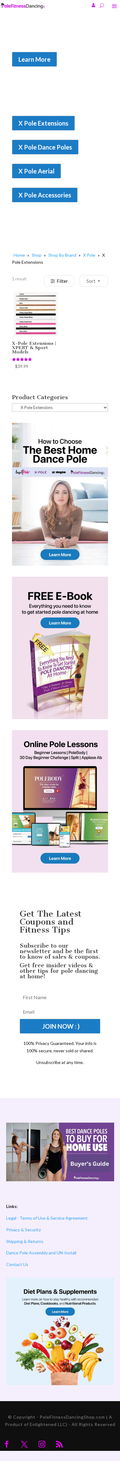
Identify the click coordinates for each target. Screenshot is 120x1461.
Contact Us (17, 1264)
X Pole (89, 255)
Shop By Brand (62, 255)
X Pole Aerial (36, 171)
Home (19, 255)
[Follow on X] (24, 1444)
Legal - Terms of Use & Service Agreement (47, 1218)
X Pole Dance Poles (45, 147)
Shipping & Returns (24, 1241)
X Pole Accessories (44, 195)
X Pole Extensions (43, 123)
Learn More (34, 59)
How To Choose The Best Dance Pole (53, 43)
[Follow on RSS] (59, 1444)
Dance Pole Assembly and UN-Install (41, 1252)
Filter (62, 281)
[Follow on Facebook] (7, 1444)
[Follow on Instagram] (42, 1444)
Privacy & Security (23, 1229)
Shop (37, 255)
